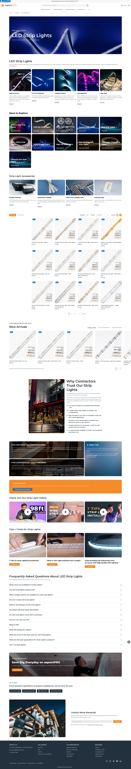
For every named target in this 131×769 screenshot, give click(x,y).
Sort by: (93, 215)
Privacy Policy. (99, 724)
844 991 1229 (14, 752)
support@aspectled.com (17, 750)
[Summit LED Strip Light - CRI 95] (65, 260)
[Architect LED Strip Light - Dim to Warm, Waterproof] (88, 260)
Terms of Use (91, 724)
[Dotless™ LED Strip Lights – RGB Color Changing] (108, 345)
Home (11, 12)
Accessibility (40, 763)
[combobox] (65, 5)
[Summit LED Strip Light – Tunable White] (42, 292)
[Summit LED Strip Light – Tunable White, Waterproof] (111, 292)
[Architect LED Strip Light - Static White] (88, 292)
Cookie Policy (12, 763)
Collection (17, 12)
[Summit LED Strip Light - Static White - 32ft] (111, 260)
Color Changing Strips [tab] (104, 327)
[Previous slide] (116, 368)
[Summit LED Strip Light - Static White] (88, 229)
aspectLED (69, 767)
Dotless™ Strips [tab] (92, 327)
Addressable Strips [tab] (117, 327)
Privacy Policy (31, 763)
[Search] (87, 5)
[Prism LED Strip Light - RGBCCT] (42, 229)
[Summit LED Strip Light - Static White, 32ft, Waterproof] (65, 292)
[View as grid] (117, 215)
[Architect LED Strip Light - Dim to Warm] (65, 229)
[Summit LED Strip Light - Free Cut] (42, 260)
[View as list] (120, 215)
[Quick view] (51, 220)
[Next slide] (120, 368)
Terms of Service (22, 763)
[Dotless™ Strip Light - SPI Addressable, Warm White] (111, 229)
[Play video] (27, 512)
